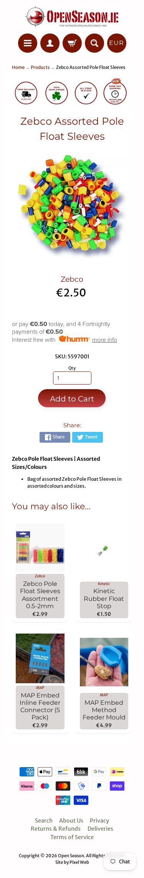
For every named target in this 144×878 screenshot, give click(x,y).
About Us (71, 820)
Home (18, 67)
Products (40, 67)
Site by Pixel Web (72, 862)
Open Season (71, 855)
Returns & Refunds (56, 828)
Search (44, 820)
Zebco (72, 279)
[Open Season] (72, 18)
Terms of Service (72, 837)
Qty (72, 368)
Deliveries (100, 828)
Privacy (99, 820)
